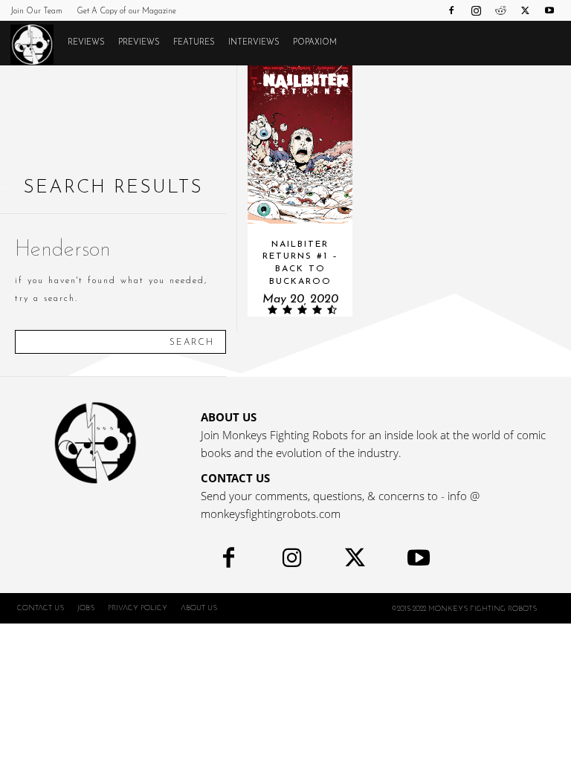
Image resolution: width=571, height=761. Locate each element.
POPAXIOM (315, 43)
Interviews (254, 43)
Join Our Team (36, 11)
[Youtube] (549, 10)
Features (194, 43)
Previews (139, 43)
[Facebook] (451, 10)
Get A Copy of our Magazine (126, 11)
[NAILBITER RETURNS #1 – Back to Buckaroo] (300, 144)
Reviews (86, 43)
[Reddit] (500, 10)
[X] (525, 10)
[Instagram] (476, 10)
